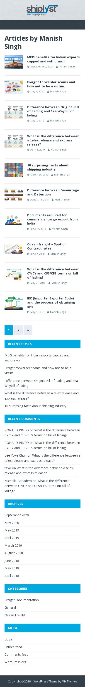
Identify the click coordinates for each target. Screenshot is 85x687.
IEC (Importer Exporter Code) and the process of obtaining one (51, 302)
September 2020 (17, 515)
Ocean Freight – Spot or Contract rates (46, 246)
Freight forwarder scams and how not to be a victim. (51, 84)
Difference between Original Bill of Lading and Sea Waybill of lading (53, 111)
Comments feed (16, 654)
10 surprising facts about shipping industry (48, 167)
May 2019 (12, 530)
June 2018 (12, 560)
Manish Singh (67, 66)
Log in (9, 639)
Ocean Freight (15, 615)
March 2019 (13, 545)
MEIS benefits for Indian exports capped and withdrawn (53, 59)
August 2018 (14, 553)
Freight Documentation (22, 600)
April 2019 (12, 538)
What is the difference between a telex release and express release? (53, 140)
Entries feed (13, 647)
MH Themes (69, 681)
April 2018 (12, 575)
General (10, 607)
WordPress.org (15, 662)
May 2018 (12, 568)
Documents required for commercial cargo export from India (52, 219)
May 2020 (12, 523)
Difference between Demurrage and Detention (53, 192)
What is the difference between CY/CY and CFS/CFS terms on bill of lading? (53, 273)
